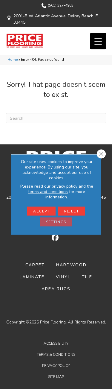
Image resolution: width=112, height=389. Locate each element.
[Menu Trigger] (98, 41)
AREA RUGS (56, 289)
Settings (56, 222)
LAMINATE (32, 277)
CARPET (35, 265)
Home (12, 59)
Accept (41, 211)
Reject (71, 211)
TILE (87, 277)
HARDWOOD (71, 265)
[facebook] (55, 238)
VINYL (63, 277)
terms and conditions (48, 191)
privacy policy (64, 186)
